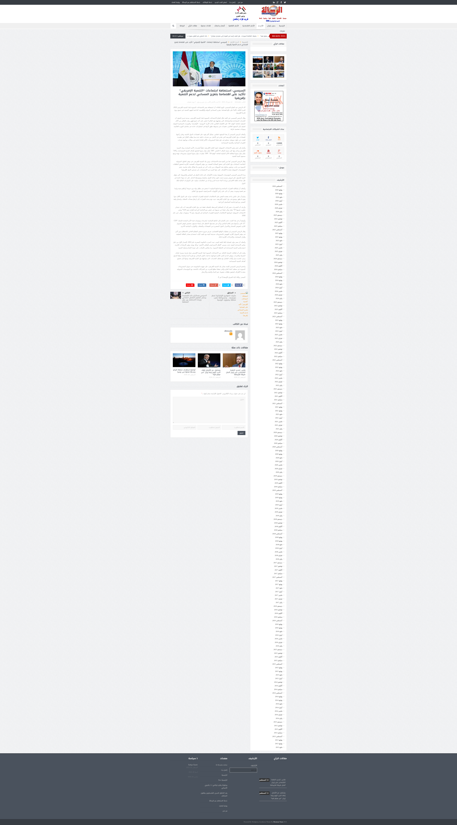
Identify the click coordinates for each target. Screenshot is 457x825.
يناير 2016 (279, 645)
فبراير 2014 (278, 714)
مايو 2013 (279, 747)
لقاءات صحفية (206, 25)
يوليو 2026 (278, 189)
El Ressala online (221, 764)
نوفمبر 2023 (278, 305)
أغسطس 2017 (277, 577)
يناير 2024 (279, 298)
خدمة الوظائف (207, 2)
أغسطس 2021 (277, 403)
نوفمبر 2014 (278, 682)
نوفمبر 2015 (278, 653)
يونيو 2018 (278, 541)
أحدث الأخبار (215, 102)
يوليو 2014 (278, 696)
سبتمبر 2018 (278, 530)
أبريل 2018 (278, 548)
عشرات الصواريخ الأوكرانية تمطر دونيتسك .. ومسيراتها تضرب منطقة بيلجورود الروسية (224, 298)
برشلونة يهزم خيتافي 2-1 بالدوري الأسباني (216, 786)
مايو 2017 (279, 588)
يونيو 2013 (278, 743)
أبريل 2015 (278, 678)
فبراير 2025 (278, 251)
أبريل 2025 (278, 244)
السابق (230, 292)
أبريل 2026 (278, 200)
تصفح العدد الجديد (221, 2)
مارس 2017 (278, 595)
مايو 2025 (279, 240)
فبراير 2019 (278, 511)
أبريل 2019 (278, 504)
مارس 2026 (278, 204)
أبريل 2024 (278, 287)
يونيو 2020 (278, 454)
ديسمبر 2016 (278, 606)
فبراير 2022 (278, 381)
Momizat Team (278, 821)
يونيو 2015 (278, 671)
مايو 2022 (279, 370)
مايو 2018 (279, 544)
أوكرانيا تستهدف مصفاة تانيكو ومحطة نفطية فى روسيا (184, 371)
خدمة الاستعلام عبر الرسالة (191, 2)
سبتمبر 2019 (278, 486)
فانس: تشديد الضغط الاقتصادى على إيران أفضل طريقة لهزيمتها (235, 372)
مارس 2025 (278, 247)
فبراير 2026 (278, 208)
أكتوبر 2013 (278, 729)
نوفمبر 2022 (278, 349)
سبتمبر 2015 (278, 660)
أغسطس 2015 (277, 664)
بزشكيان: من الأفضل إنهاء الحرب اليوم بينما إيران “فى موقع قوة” (210, 372)
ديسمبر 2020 (278, 432)
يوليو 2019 (278, 493)
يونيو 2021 (278, 410)
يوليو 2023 (278, 320)
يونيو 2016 (278, 627)
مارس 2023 (278, 334)
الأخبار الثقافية (233, 25)
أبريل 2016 (278, 635)
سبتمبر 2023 (278, 312)
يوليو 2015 (278, 667)
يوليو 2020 (278, 450)
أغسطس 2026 (277, 186)
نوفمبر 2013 (278, 725)
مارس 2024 (278, 291)
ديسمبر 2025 (278, 215)
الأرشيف (254, 765)
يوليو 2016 (278, 624)
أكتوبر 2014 (278, 685)
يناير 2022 (279, 385)
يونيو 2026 (278, 193)
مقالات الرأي (192, 25)
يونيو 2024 (278, 280)
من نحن (240, 2)
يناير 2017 (279, 602)
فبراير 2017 (278, 598)
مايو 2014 (279, 703)
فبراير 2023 (278, 338)
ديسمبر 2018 (278, 519)
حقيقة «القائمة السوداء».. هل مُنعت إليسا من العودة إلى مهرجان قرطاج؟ (272, 780)
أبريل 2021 (278, 417)
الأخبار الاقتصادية (248, 25)
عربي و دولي (200, 102)
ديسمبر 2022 (278, 345)
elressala (238, 102)
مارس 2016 (278, 638)
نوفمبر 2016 (278, 609)
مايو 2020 (279, 457)
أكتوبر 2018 (278, 526)
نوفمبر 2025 (278, 218)
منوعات (282, 31)
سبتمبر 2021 (278, 399)
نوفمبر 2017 (278, 566)
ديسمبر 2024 (278, 258)
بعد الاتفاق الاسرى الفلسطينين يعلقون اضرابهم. (214, 794)
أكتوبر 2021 (278, 396)
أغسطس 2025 (277, 229)
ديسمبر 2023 (278, 302)
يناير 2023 (279, 341)
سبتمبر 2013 (278, 732)
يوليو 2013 (278, 740)
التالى (187, 292)
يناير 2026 (279, 211)
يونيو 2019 (278, 497)
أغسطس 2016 (277, 620)
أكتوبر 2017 (278, 569)
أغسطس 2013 (277, 736)
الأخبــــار (260, 25)
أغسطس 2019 (277, 490)
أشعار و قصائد (219, 25)
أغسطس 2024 (277, 273)
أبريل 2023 (278, 331)
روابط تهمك (175, 2)
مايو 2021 (279, 414)
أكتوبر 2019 (278, 483)
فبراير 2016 (278, 642)
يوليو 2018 (278, 537)
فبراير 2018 (278, 555)
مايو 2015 (279, 674)
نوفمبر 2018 (278, 522)
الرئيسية (282, 25)
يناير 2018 (279, 559)
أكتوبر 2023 (278, 309)
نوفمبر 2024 (278, 262)
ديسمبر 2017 (278, 562)
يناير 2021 (279, 428)
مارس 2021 (278, 421)
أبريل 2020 (278, 461)
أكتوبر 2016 (278, 613)
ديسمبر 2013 (278, 721)
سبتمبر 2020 (278, 443)
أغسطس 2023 (277, 316)
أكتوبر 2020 (278, 439)
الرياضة (182, 25)
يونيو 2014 (278, 700)
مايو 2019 (279, 501)
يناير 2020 (279, 472)
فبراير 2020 (278, 468)
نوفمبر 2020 (278, 435)
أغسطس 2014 (277, 692)
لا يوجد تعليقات (191, 102)
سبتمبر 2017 (278, 573)
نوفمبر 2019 (278, 479)
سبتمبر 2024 (278, 269)
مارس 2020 (278, 464)
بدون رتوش (271, 25)
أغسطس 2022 (277, 359)
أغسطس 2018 (277, 533)
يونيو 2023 (278, 323)
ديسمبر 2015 (278, 649)
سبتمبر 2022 (278, 356)
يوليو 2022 (278, 363)
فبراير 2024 (278, 294)
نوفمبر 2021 (278, 392)
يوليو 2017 (278, 580)
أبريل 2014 (278, 707)
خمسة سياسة (193, 764)
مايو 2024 (279, 284)
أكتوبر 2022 (278, 352)
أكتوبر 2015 (278, 656)
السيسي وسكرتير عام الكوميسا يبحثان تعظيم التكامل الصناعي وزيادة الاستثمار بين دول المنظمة (194, 299)
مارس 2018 (278, 551)
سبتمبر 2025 (278, 226)
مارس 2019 (278, 508)
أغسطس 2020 (277, 446)
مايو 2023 (279, 327)
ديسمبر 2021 (278, 388)
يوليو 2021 (278, 407)
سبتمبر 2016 (278, 617)
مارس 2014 (278, 711)
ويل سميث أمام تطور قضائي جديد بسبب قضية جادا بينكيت (210, 36)
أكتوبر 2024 (278, 265)
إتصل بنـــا (232, 2)
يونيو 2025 (278, 236)
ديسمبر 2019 (278, 475)
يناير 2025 (279, 255)
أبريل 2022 (278, 374)
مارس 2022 (278, 378)
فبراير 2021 (278, 425)
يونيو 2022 (278, 367)
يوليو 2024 (278, 276)
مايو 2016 (279, 631)
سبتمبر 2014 (278, 689)
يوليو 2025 (278, 233)
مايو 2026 (279, 197)
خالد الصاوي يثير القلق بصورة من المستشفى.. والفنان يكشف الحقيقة (254, 36)
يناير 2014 (279, 718)
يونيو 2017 (278, 584)
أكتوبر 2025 (278, 222)
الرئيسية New (222, 780)
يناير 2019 (279, 515)
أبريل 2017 (278, 591)
